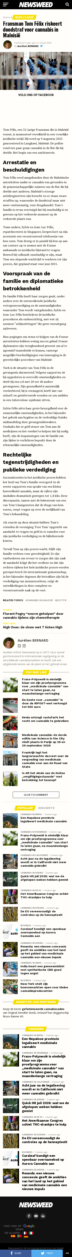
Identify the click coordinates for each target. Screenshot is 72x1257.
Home (6, 17)
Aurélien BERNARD (28, 46)
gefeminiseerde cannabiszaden (43, 1009)
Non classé (24, 17)
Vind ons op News (14, 1227)
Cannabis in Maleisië (40, 600)
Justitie (61, 600)
